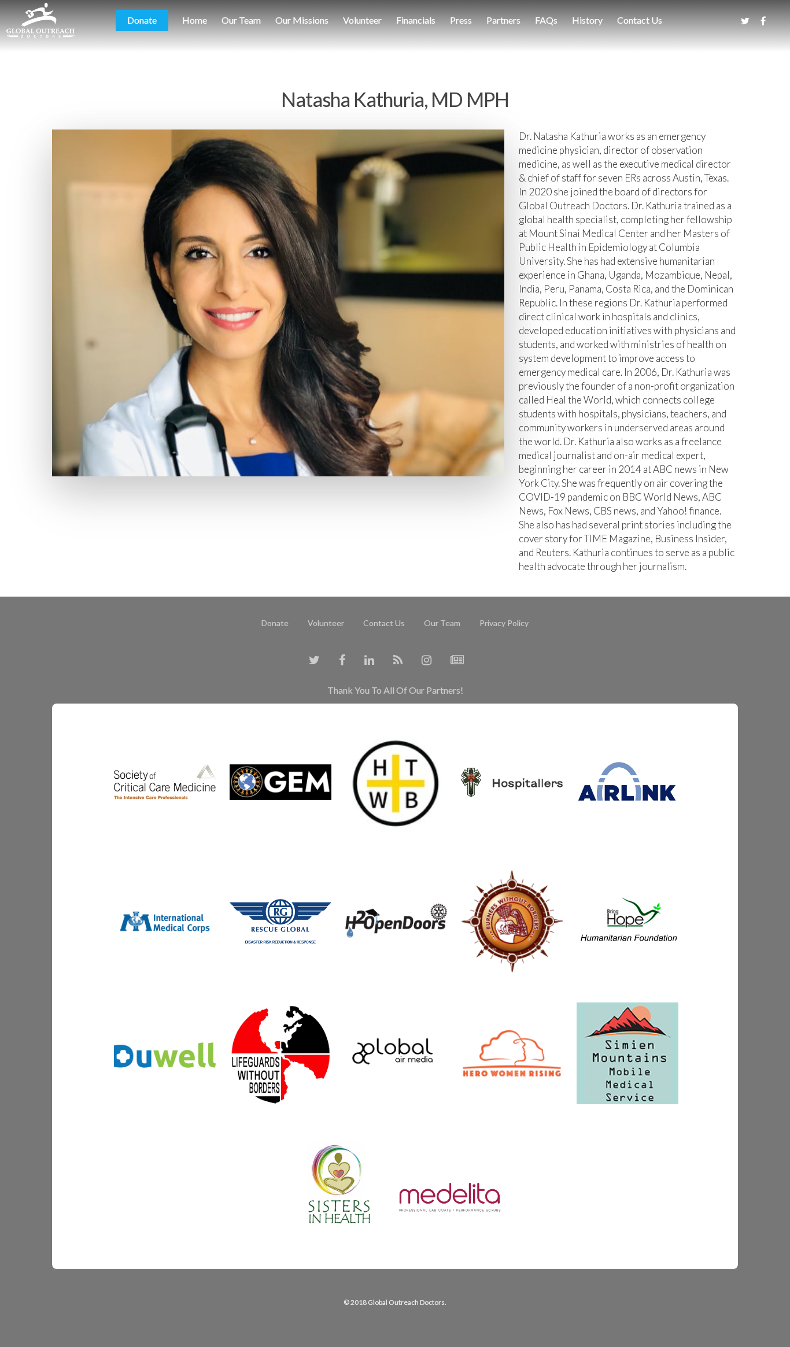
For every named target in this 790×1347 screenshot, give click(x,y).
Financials (415, 19)
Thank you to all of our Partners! (395, 689)
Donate (142, 19)
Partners (503, 19)
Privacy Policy (504, 623)
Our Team (241, 19)
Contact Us (639, 19)
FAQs (546, 19)
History (587, 19)
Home (194, 19)
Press (461, 19)
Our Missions (301, 19)
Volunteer (362, 19)
